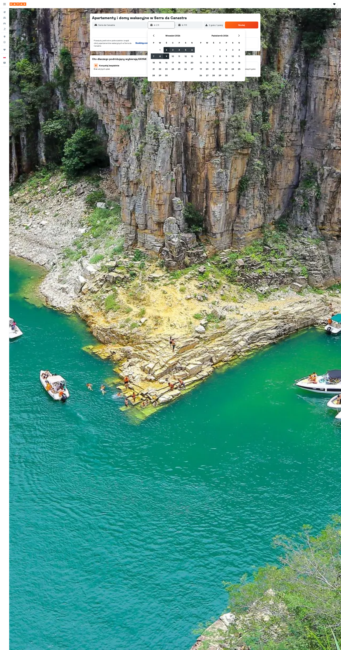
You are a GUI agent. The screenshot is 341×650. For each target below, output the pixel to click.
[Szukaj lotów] (4, 12)
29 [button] (160, 75)
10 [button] (173, 56)
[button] (4, 4)
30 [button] (166, 75)
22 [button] (160, 69)
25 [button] (179, 69)
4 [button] (179, 50)
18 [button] (179, 62)
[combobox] (122, 25)
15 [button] (160, 62)
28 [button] (153, 75)
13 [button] (192, 56)
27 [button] (192, 69)
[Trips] (4, 49)
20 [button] (192, 62)
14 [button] (154, 62)
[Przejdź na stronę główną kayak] (18, 4)
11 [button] (179, 56)
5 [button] (185, 50)
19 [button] (186, 62)
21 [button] (154, 69)
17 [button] (173, 62)
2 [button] (166, 50)
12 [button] (186, 56)
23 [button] (166, 69)
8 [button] (160, 56)
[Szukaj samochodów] (4, 23)
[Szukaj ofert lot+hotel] (4, 29)
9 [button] (166, 56)
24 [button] (173, 69)
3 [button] (172, 50)
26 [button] (185, 69)
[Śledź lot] (4, 42)
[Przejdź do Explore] (4, 36)
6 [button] (192, 50)
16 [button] (166, 62)
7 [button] (153, 56)
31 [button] (233, 75)
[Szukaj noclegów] (4, 17)
